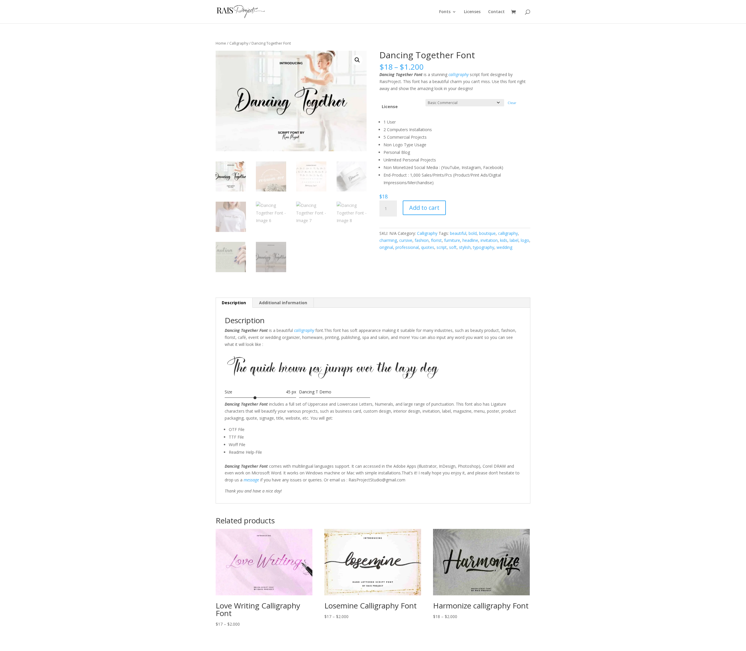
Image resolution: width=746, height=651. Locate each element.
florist (436, 240)
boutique (487, 233)
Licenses (472, 12)
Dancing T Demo (315, 392)
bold (473, 233)
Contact (496, 12)
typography (483, 247)
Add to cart (424, 208)
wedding (504, 247)
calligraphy (458, 74)
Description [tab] (234, 302)
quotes (427, 247)
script (442, 247)
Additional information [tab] (283, 302)
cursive (405, 240)
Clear (512, 103)
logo (525, 240)
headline (470, 240)
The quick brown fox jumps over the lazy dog (333, 369)
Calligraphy (238, 43)
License (390, 106)
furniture (452, 240)
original (386, 247)
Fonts (445, 12)
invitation (489, 240)
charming (388, 240)
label (514, 240)
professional (407, 247)
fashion (422, 240)
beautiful (458, 233)
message (251, 480)
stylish (465, 247)
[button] (357, 60)
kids (503, 240)
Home (221, 43)
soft (453, 247)
